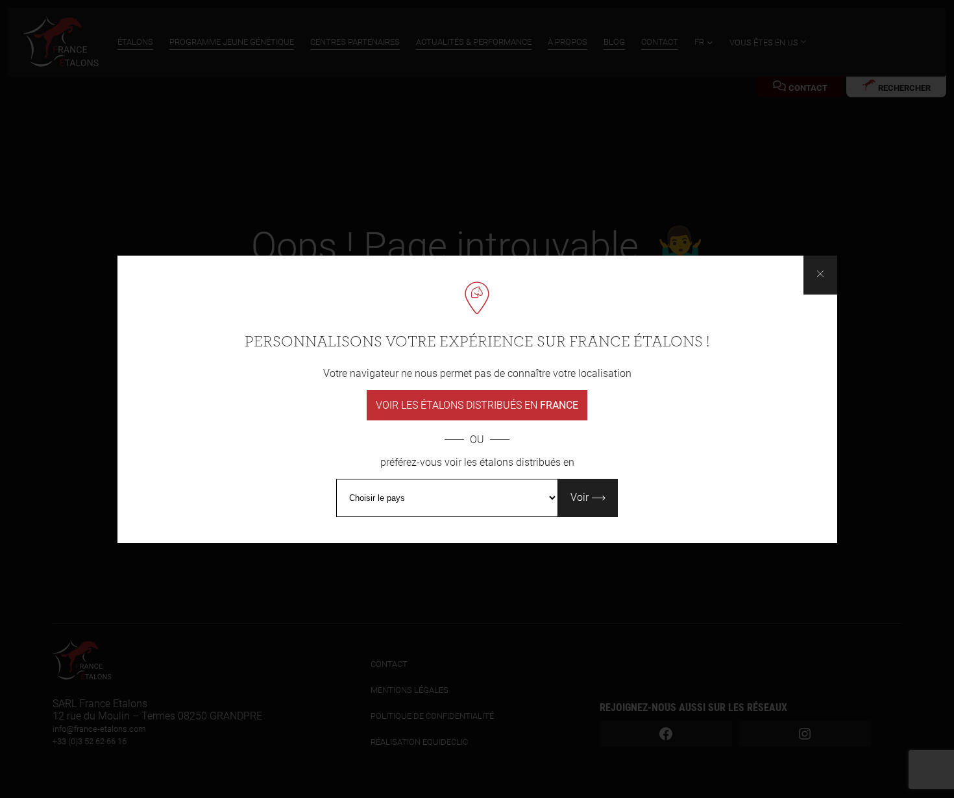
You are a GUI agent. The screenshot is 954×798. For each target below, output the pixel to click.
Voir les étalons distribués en (477, 405)
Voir (580, 497)
